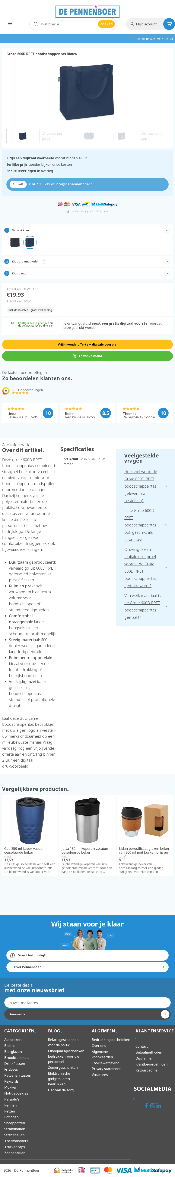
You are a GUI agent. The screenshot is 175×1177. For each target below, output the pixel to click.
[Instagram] (153, 1106)
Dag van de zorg (61, 1090)
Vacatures (100, 1074)
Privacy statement (106, 1068)
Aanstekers (13, 1039)
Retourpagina (147, 1070)
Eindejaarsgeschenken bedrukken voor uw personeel (66, 1056)
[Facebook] (147, 1106)
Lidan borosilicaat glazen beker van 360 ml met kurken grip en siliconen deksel (144, 850)
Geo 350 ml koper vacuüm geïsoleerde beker (24, 850)
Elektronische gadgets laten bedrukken (59, 1078)
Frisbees (11, 1069)
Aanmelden (18, 1014)
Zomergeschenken (63, 1067)
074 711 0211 (39, 184)
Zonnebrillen (14, 1153)
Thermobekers (16, 1141)
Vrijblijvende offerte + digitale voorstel (87, 344)
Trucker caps (14, 1147)
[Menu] (10, 23)
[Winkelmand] (169, 24)
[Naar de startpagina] (87, 11)
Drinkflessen (14, 1063)
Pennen (10, 1105)
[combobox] (73, 24)
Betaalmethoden (149, 1052)
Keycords (11, 1081)
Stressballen (14, 1135)
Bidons (9, 1045)
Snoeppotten (14, 1123)
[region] (87, 100)
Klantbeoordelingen (152, 1064)
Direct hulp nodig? (31, 955)
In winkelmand (90, 356)
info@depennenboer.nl (74, 184)
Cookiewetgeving (105, 1063)
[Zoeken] (36, 25)
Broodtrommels (16, 1057)
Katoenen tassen (17, 1075)
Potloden (11, 1117)
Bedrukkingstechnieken (111, 1039)
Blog (54, 1031)
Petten (9, 1111)
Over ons (99, 1045)
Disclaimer (144, 1058)
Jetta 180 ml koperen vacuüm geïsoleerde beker (84, 850)
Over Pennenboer (27, 967)
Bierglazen (13, 1051)
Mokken (10, 1087)
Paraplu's (12, 1099)
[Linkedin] (159, 1106)
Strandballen (14, 1129)
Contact (142, 1046)
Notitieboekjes (16, 1093)
